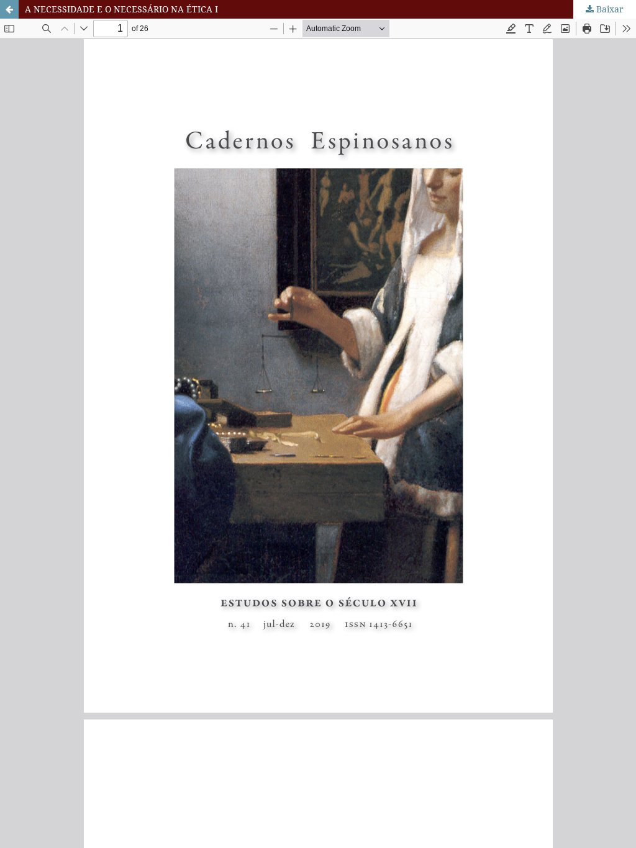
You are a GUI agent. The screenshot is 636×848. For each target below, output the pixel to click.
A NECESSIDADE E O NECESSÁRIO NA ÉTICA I (121, 9)
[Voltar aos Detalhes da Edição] (9, 9)
